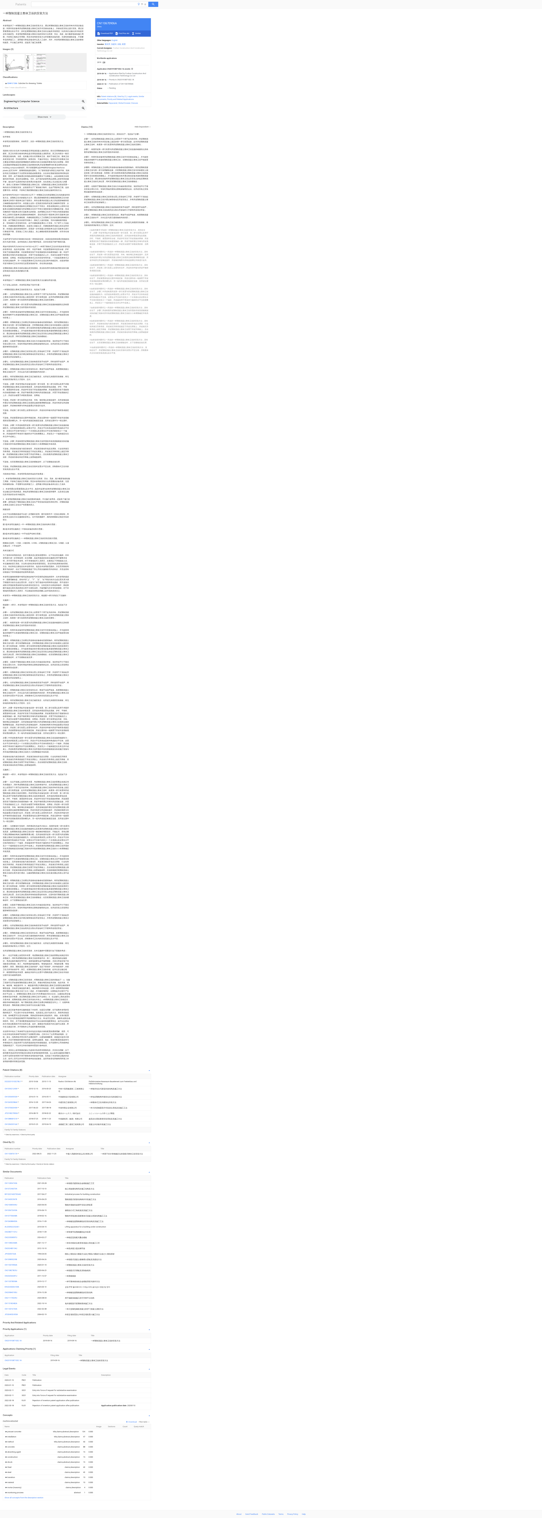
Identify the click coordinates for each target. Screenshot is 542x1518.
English (115, 40)
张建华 (114, 44)
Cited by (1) (122, 96)
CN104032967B (11, 1199)
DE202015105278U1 (13, 1081)
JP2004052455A (11, 1314)
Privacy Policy (292, 1514)
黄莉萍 (107, 44)
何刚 (119, 44)
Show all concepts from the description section (24, 1498)
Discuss (134, 103)
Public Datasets (268, 1514)
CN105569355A (11, 1097)
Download (132, 1422)
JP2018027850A (11, 1113)
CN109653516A (11, 1124)
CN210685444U (11, 1205)
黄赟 (124, 44)
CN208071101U (11, 1232)
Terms (280, 1514)
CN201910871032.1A (13, 1341)
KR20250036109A (12, 1287)
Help (304, 1514)
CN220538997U (11, 1237)
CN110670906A (11, 1265)
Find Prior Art (123, 33)
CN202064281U (11, 1276)
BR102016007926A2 (13, 1194)
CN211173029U (11, 1298)
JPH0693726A (10, 1254)
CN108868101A (11, 1119)
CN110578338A (11, 1281)
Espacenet (113, 103)
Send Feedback (251, 1514)
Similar (138, 33)
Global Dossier (124, 103)
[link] (23, 83)
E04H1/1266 (12, 83)
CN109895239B (11, 1259)
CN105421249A (11, 1089)
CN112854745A (11, 1183)
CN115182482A (11, 1303)
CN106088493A (11, 1221)
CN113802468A (11, 1243)
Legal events (132, 96)
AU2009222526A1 (12, 1227)
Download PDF (106, 33)
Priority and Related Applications (120, 99)
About (239, 1514)
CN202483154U (11, 1248)
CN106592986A (11, 1102)
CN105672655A (11, 1210)
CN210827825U (11, 1270)
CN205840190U (11, 1292)
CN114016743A (11, 1309)
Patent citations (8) (108, 96)
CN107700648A (11, 1216)
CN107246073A (11, 1189)
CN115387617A (11, 1154)
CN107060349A (11, 1108)
